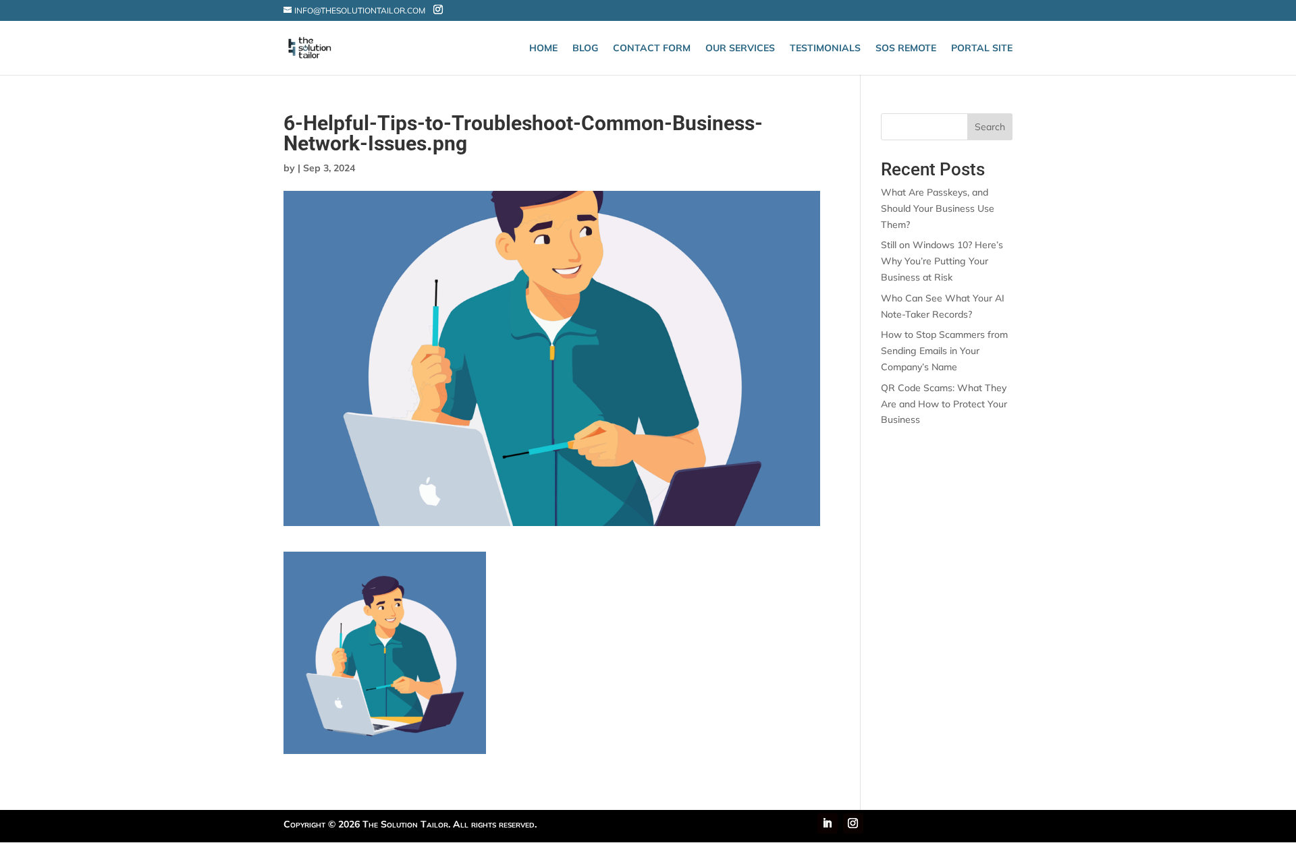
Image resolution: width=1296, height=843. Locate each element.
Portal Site (982, 48)
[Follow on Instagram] (853, 823)
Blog (585, 48)
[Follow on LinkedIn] (827, 823)
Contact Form (652, 48)
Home (543, 48)
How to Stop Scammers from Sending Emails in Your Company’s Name (944, 350)
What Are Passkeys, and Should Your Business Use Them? (937, 208)
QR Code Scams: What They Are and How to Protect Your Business (944, 404)
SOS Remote (905, 48)
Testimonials (825, 48)
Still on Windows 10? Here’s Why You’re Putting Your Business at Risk (942, 261)
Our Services (740, 48)
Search (990, 127)
